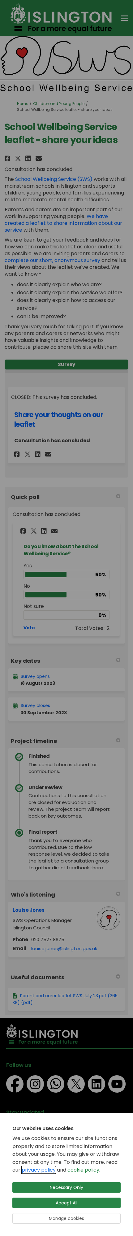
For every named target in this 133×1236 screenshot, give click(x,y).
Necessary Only (66, 1187)
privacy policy (39, 1169)
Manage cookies (66, 1218)
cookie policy (83, 1169)
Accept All (66, 1203)
